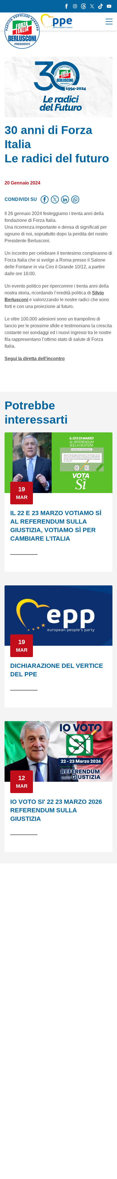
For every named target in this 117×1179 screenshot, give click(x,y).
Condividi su (21, 199)
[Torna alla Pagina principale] (38, 31)
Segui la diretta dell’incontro (35, 358)
